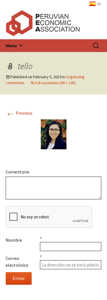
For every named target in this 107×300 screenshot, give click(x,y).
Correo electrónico (17, 261)
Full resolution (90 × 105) (55, 82)
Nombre (14, 240)
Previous (19, 113)
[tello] (53, 133)
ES (99, 4)
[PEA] (53, 23)
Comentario (17, 172)
